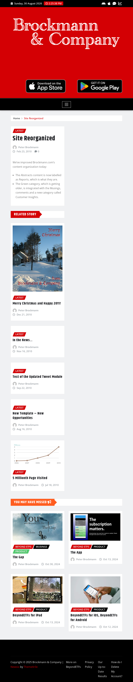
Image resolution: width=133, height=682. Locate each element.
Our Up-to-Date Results (102, 669)
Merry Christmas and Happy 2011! (37, 303)
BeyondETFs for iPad (27, 615)
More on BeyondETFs (73, 664)
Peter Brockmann (28, 147)
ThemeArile (31, 667)
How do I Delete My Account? (116, 669)
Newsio (15, 667)
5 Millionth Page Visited (30, 478)
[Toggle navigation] (66, 104)
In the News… (23, 340)
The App (76, 552)
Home (16, 118)
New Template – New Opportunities (28, 416)
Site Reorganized (33, 118)
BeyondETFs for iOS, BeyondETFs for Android (94, 618)
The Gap (18, 557)
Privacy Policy (89, 664)
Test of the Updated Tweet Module (37, 377)
